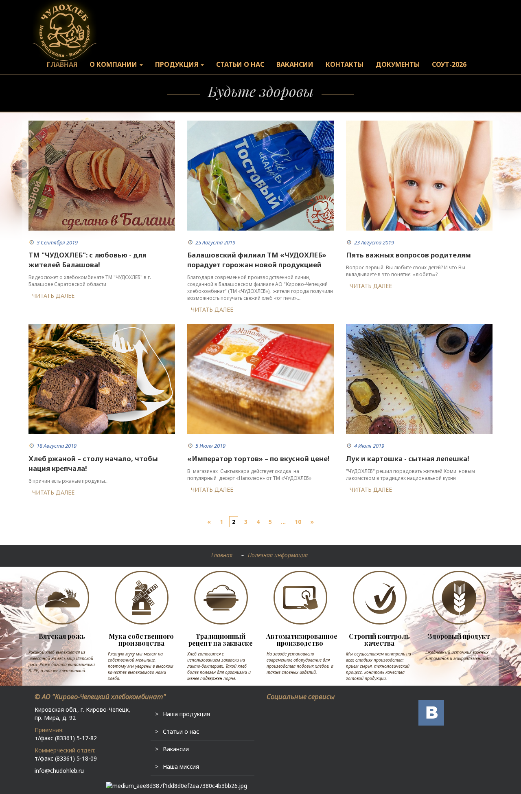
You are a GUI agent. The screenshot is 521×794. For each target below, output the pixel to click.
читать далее (53, 295)
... (283, 522)
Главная (221, 555)
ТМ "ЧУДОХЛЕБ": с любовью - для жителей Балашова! (87, 259)
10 (298, 522)
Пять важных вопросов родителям (408, 255)
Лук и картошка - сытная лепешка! (407, 458)
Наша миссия (181, 766)
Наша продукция (186, 714)
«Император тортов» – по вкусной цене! (258, 458)
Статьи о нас (181, 731)
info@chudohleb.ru (59, 770)
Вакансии (176, 749)
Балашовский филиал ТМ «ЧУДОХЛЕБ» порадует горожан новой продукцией (256, 259)
